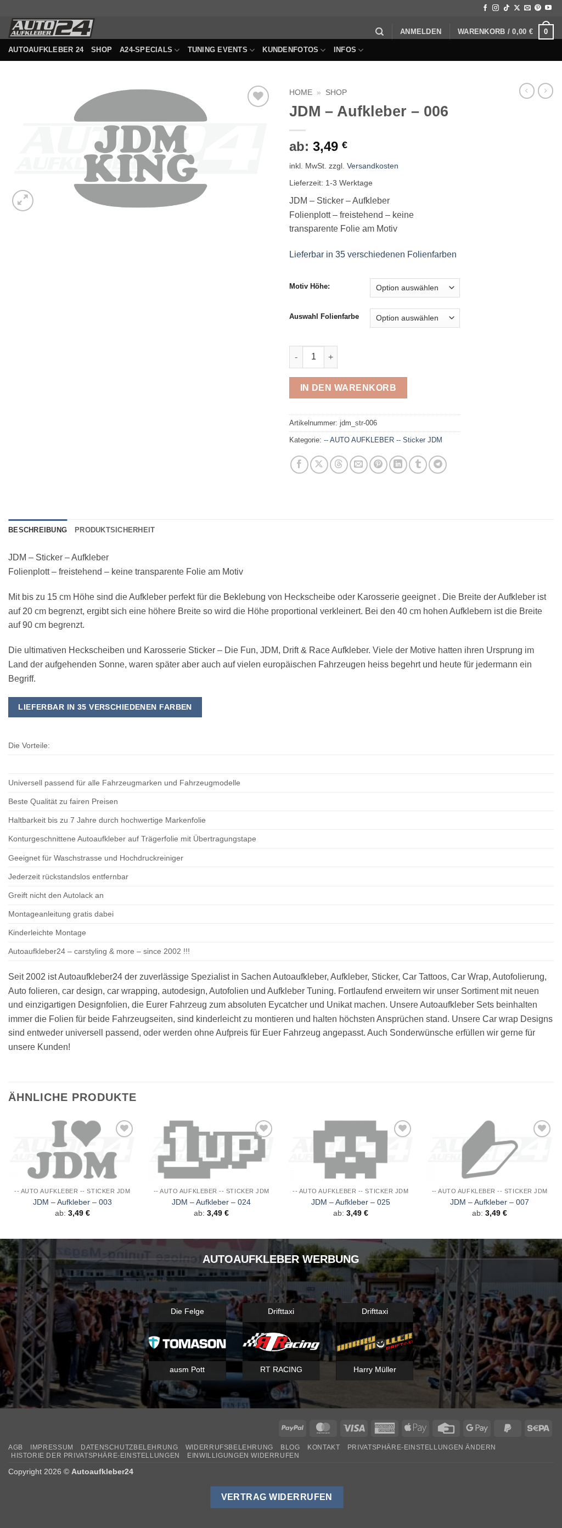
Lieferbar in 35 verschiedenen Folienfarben (373, 254)
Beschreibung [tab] (37, 530)
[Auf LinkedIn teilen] (398, 465)
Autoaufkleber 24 (45, 50)
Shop (101, 50)
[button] (420, 32)
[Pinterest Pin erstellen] (378, 465)
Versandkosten (372, 165)
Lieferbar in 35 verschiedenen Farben (105, 707)
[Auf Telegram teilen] (438, 465)
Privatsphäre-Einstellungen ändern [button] (421, 1447)
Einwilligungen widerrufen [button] (243, 1455)
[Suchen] (379, 31)
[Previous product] (545, 90)
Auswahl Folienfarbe (324, 317)
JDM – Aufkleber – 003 (72, 1202)
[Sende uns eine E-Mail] (527, 8)
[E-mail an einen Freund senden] (359, 465)
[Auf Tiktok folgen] (506, 8)
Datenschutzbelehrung (129, 1447)
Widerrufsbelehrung (229, 1447)
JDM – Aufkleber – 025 (350, 1202)
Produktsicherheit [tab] (115, 530)
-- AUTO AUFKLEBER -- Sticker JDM (383, 440)
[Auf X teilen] (319, 465)
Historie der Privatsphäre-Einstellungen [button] (95, 1455)
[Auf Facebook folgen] (485, 8)
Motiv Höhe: (309, 286)
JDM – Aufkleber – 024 (211, 1202)
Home (300, 92)
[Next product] (527, 90)
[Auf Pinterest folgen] (538, 8)
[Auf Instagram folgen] (495, 8)
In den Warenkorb (348, 387)
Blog (290, 1447)
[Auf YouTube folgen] (548, 8)
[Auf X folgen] (517, 8)
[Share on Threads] (339, 465)
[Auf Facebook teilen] (299, 465)
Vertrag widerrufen (277, 1497)
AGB (15, 1447)
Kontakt (323, 1447)
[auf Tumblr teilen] (418, 465)
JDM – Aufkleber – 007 (489, 1202)
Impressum (52, 1447)
